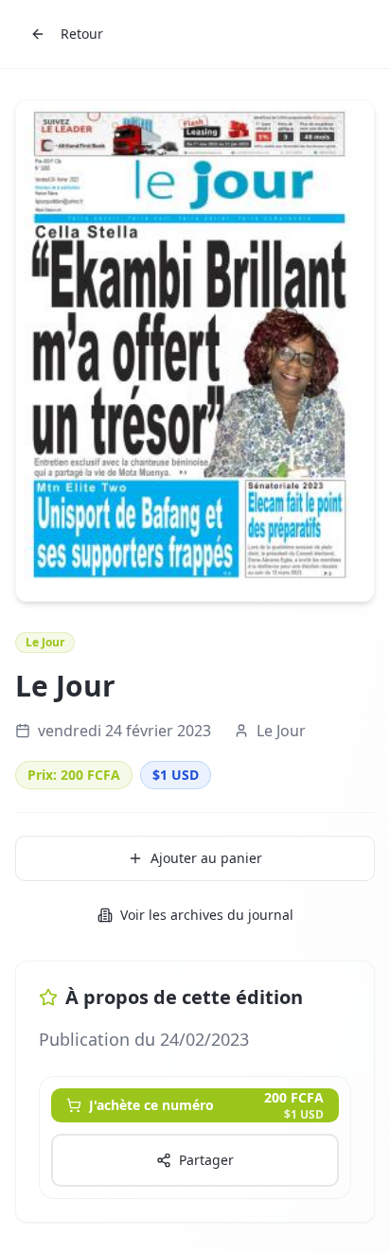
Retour (82, 34)
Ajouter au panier (206, 858)
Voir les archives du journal (206, 915)
